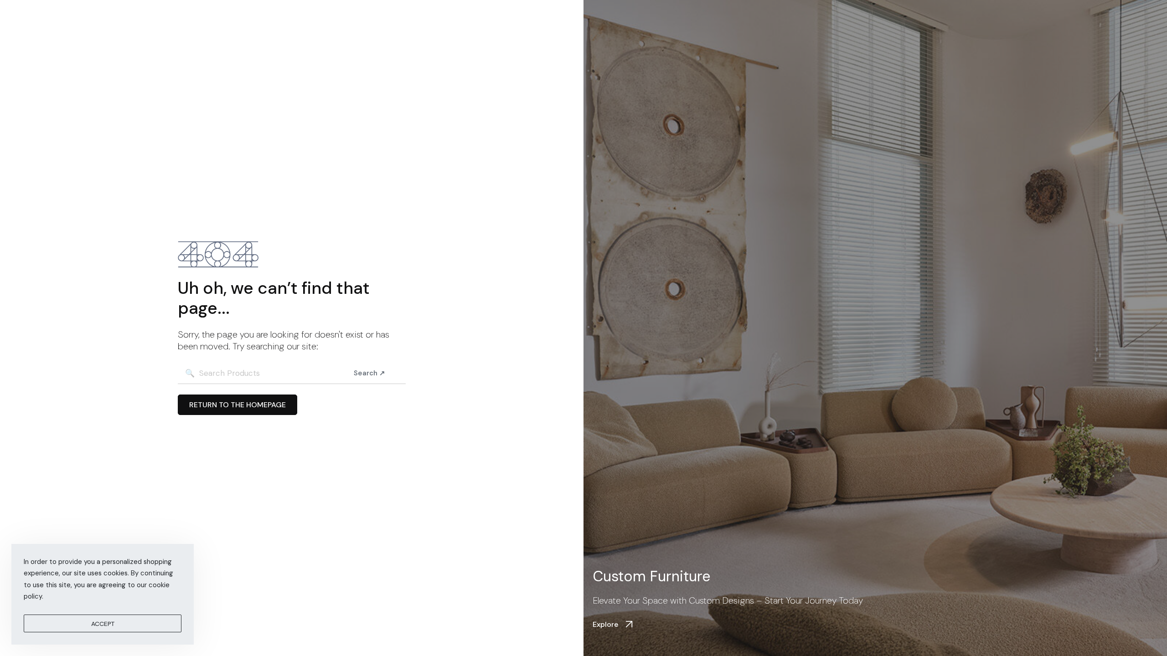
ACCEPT (102, 624)
